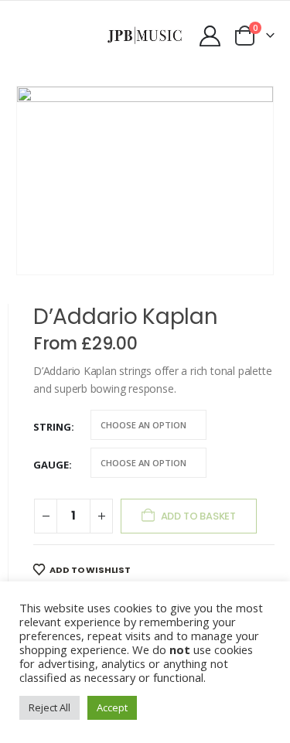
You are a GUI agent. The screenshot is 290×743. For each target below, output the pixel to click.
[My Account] (210, 36)
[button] (27, 35)
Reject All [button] (49, 707)
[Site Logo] (145, 35)
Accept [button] (112, 707)
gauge (51, 465)
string (52, 427)
